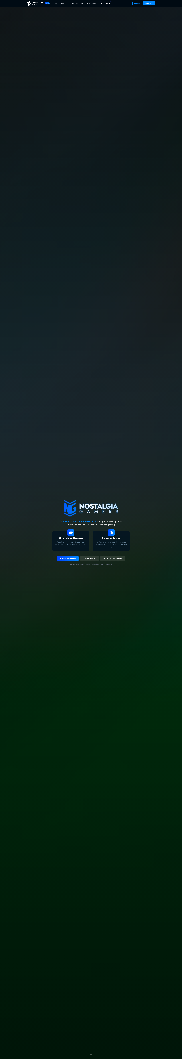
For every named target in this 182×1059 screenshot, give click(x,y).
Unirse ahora (89, 558)
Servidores (79, 3)
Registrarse (149, 3)
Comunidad (62, 3)
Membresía (93, 3)
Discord (107, 3)
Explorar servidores (68, 558)
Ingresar (137, 3)
